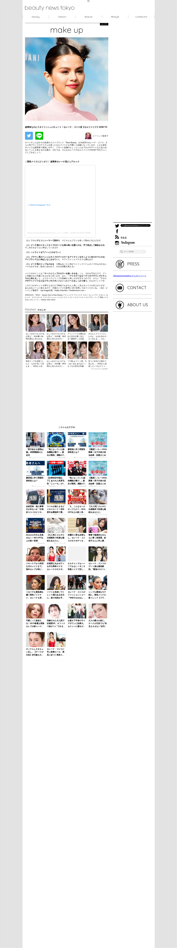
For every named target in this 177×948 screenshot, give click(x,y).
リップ (97, 297)
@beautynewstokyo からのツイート (129, 276)
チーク (40, 297)
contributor (141, 16)
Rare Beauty (58, 295)
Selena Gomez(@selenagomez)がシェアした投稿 (47, 233)
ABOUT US (137, 304)
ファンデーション (50, 297)
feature (89, 16)
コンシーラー (93, 295)
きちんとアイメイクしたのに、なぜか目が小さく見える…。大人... (97, 336)
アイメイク (78, 295)
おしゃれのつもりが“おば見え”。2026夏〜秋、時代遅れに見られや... (35, 336)
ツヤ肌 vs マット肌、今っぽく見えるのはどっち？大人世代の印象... (77, 363)
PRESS (133, 263)
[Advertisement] (66, 396)
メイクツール (78, 297)
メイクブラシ (89, 297)
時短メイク (104, 297)
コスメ (85, 295)
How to (50, 295)
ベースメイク (62, 297)
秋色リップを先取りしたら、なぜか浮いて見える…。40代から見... (35, 363)
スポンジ (102, 295)
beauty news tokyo (48, 300)
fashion (62, 16)
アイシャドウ (68, 295)
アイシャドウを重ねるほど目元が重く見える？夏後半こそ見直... (77, 336)
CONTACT (137, 287)
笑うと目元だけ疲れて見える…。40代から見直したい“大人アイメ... (97, 363)
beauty (36, 16)
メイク (70, 297)
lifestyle (115, 16)
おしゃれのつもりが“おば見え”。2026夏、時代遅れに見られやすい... (56, 336)
